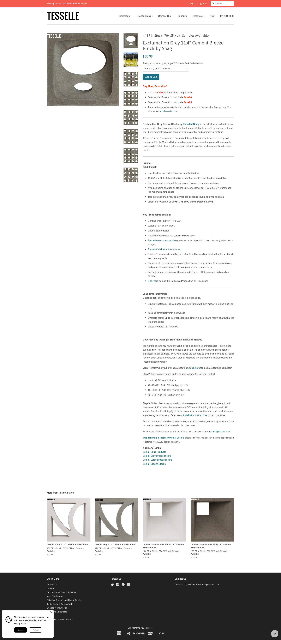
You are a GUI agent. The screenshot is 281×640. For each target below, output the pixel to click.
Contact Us (52, 584)
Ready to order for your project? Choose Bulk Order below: (173, 63)
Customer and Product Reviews (61, 592)
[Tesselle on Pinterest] (123, 585)
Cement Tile (164, 16)
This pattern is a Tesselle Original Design (163, 437)
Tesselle (149, 627)
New (212, 16)
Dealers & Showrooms (57, 607)
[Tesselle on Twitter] (112, 585)
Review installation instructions (164, 249)
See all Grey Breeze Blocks (157, 455)
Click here (153, 281)
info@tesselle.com (168, 111)
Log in (192, 3)
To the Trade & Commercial (59, 603)
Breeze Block (144, 16)
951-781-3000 (227, 16)
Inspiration (124, 16)
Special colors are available (162, 240)
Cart (205, 3)
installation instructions (195, 415)
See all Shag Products (154, 451)
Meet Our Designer (55, 596)
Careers (50, 588)
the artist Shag (191, 124)
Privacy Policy (20, 623)
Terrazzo (182, 16)
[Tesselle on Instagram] (128, 585)
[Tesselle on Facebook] (117, 585)
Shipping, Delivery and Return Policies (64, 599)
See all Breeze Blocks (154, 463)
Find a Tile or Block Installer (59, 619)
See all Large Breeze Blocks (157, 459)
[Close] (51, 612)
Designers (197, 16)
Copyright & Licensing (57, 611)
